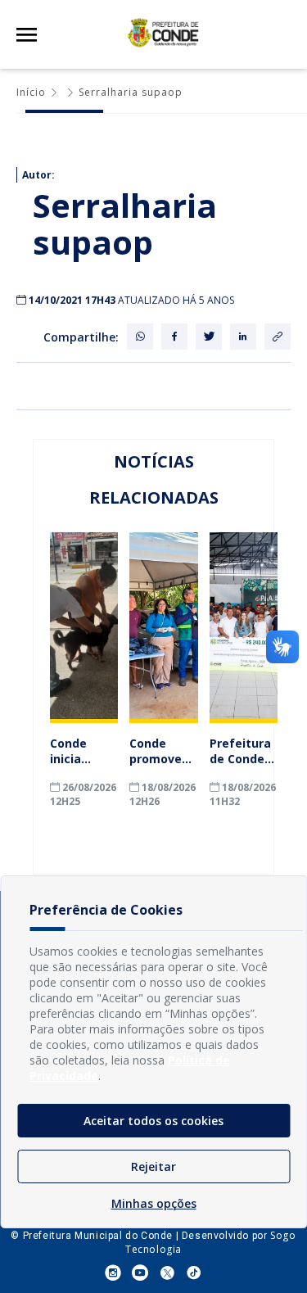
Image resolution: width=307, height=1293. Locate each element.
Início (31, 92)
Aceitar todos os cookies (153, 1120)
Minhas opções (153, 1203)
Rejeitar (153, 1166)
